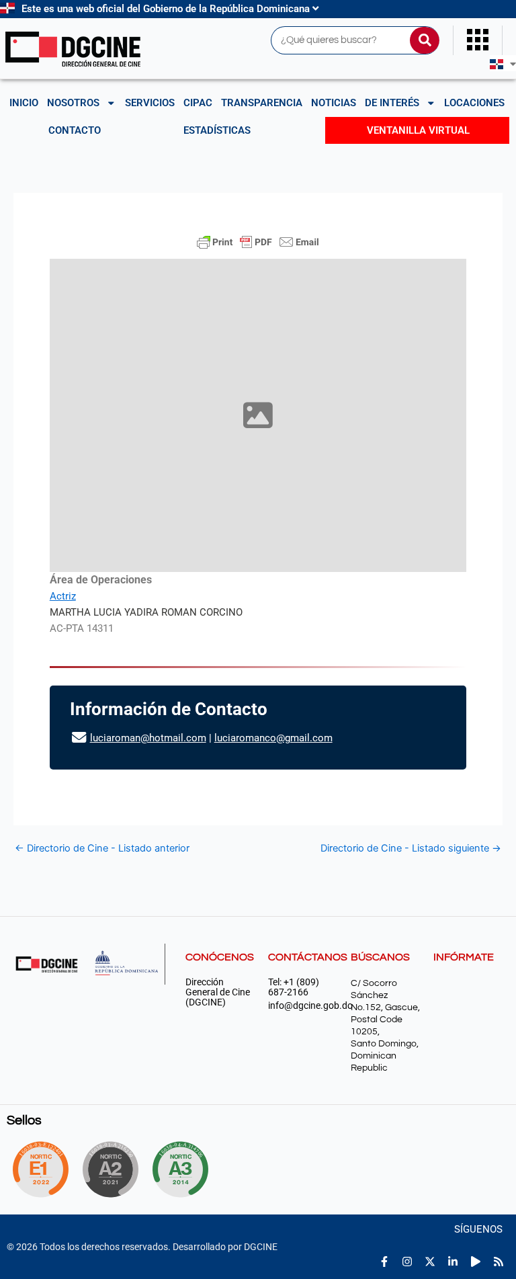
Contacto (74, 130)
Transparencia (261, 103)
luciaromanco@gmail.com (273, 738)
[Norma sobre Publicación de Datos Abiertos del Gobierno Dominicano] (185, 1169)
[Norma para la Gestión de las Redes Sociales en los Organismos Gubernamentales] (40, 1169)
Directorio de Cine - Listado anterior (102, 848)
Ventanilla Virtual (418, 130)
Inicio (23, 103)
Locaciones (474, 103)
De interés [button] (392, 103)
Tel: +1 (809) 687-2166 (293, 987)
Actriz (63, 596)
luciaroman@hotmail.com (148, 738)
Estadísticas (217, 130)
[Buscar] (424, 40)
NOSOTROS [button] (73, 103)
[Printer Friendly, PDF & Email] (258, 242)
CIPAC (197, 103)
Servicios (150, 103)
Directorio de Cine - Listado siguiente (410, 848)
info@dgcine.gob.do (302, 1006)
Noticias (333, 103)
